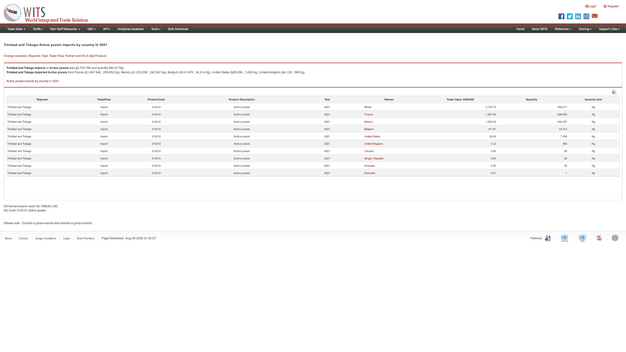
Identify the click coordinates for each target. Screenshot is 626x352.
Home (520, 29)
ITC (549, 237)
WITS (49, 12)
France (368, 114)
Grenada (369, 165)
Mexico (368, 121)
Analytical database (131, 29)
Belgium (369, 129)
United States (372, 136)
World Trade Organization (599, 237)
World (367, 107)
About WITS (540, 29)
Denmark (369, 173)
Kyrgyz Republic (374, 158)
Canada (369, 151)
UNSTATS (582, 237)
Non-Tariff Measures (64, 29)
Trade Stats (15, 29)
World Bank (616, 237)
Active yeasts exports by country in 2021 (32, 81)
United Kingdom (373, 143)
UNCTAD (565, 237)
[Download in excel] (614, 91)
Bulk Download (178, 29)
